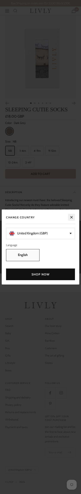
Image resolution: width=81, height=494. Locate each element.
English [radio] (23, 255)
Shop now (40, 274)
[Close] (71, 217)
